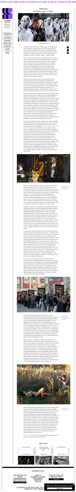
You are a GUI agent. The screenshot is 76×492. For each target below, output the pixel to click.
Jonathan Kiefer (26, 454)
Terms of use (30, 489)
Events (7, 46)
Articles (7, 43)
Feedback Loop (15, 27)
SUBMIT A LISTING (38, 477)
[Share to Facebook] (66, 47)
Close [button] (74, 484)
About (38, 475)
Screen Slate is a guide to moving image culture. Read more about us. (7, 34)
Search (7, 51)
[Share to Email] (66, 53)
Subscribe (59, 488)
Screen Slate (44, 454)
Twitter (7, 53)
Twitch (38, 481)
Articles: (43, 9)
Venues (7, 40)
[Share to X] (66, 50)
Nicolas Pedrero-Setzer (44, 43)
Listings (7, 38)
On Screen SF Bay (18, 451)
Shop (7, 49)
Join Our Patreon (19, 482)
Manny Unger (62, 454)
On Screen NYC (53, 451)
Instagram (7, 52)
